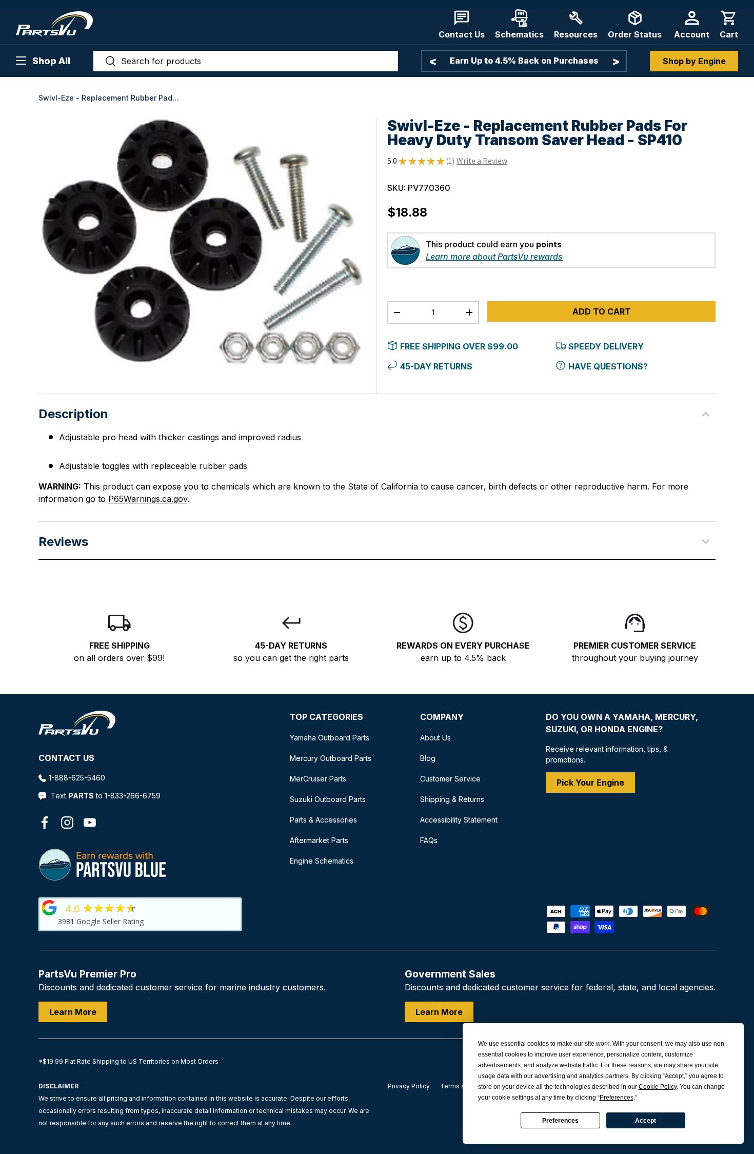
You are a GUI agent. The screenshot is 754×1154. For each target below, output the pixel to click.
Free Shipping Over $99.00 (459, 346)
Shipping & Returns (452, 799)
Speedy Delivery (606, 346)
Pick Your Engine (590, 782)
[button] (729, 24)
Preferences (560, 1120)
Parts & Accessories (323, 819)
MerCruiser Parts (318, 778)
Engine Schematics (321, 860)
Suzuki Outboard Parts (328, 799)
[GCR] (49, 907)
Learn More (72, 1012)
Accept (645, 1120)
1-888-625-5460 (77, 777)
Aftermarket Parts (319, 840)
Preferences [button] (616, 1097)
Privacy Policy (409, 1086)
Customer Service (450, 778)
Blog (427, 758)
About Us (435, 737)
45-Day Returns (436, 366)
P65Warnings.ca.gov (147, 499)
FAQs (429, 840)
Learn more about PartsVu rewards (494, 256)
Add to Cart (601, 311)
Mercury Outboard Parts (330, 758)
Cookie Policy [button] (658, 1086)
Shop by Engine (694, 61)
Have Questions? (608, 366)
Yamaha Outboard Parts (329, 737)
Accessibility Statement (459, 819)
